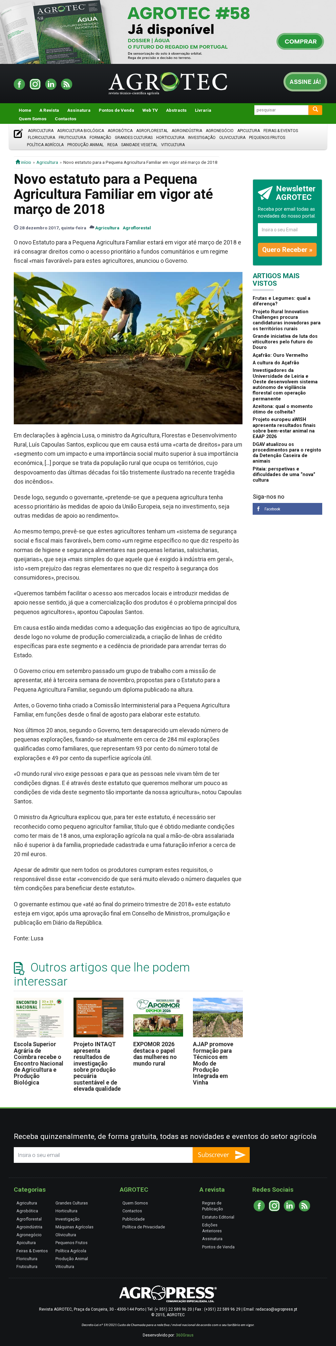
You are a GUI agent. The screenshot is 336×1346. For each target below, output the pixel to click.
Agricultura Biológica (80, 130)
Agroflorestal (152, 130)
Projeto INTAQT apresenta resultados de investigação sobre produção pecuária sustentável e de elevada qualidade (97, 1066)
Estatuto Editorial (218, 1217)
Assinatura (79, 110)
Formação (100, 137)
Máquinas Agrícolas (74, 1226)
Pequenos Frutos (267, 137)
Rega (112, 145)
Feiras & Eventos (280, 130)
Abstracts (176, 110)
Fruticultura (72, 137)
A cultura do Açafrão (276, 363)
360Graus (185, 1335)
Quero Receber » (287, 250)
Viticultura (173, 145)
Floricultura (41, 137)
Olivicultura (232, 137)
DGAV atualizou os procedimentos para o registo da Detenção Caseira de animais (287, 453)
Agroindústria (187, 130)
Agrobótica (120, 130)
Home (25, 110)
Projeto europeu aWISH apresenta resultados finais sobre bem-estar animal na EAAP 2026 (284, 428)
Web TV (150, 110)
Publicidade (133, 1219)
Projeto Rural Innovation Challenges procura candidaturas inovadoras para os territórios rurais (287, 320)
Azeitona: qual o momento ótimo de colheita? (283, 409)
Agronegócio (220, 130)
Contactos (65, 118)
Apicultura (248, 130)
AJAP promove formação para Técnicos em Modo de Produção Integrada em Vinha (213, 1063)
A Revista (49, 110)
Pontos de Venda (116, 110)
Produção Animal (85, 145)
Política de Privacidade (143, 1226)
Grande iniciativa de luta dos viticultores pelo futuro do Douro (285, 342)
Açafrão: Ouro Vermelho (280, 355)
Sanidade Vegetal (139, 145)
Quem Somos (33, 118)
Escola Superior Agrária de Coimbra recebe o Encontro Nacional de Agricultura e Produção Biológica (38, 1063)
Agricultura (40, 130)
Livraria (203, 110)
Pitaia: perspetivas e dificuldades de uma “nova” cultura (284, 474)
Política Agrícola (45, 145)
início (25, 162)
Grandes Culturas (134, 137)
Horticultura (170, 137)
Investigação (202, 137)
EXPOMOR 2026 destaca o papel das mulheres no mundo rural (155, 1054)
